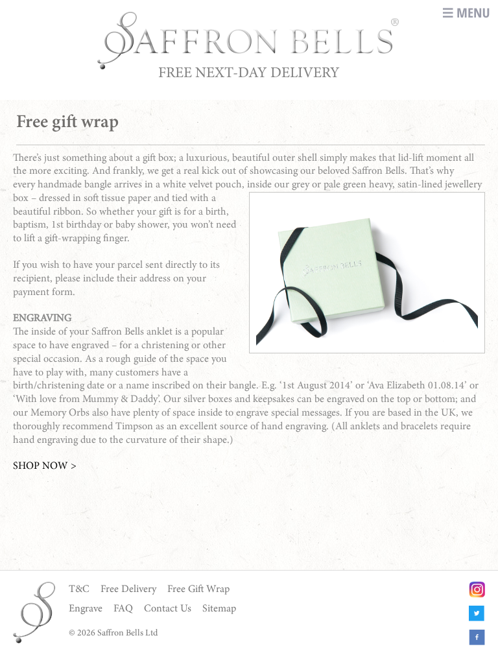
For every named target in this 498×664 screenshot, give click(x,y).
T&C (79, 589)
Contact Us (167, 609)
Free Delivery (128, 589)
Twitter (477, 614)
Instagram (477, 590)
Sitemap (219, 609)
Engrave (85, 609)
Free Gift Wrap (198, 589)
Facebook (477, 638)
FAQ (123, 609)
